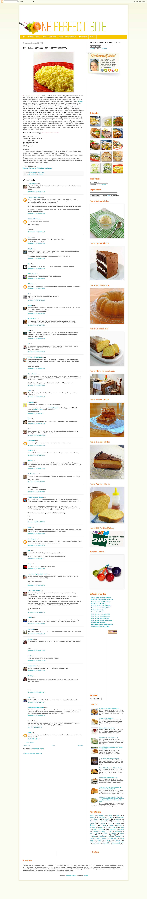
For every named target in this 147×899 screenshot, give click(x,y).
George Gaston (32, 374)
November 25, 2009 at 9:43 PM (36, 624)
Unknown (30, 284)
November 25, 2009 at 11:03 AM (36, 468)
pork (97, 833)
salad (113, 835)
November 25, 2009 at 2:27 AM (36, 243)
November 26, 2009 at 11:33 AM (36, 650)
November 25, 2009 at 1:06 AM (36, 191)
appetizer (100, 815)
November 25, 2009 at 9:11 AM (36, 413)
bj (28, 344)
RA (29, 264)
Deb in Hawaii (32, 274)
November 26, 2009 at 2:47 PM (36, 670)
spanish (118, 840)
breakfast (102, 817)
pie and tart (118, 831)
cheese (96, 819)
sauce (110, 836)
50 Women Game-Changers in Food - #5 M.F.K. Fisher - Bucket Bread (110, 788)
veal (113, 842)
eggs (29, 174)
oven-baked (34, 174)
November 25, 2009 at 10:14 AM (36, 455)
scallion (91, 838)
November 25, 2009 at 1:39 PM (36, 491)
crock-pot (102, 823)
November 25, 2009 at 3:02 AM (36, 258)
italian (101, 827)
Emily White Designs (70, 875)
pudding (114, 833)
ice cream (93, 827)
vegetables (97, 844)
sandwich (102, 836)
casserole (121, 817)
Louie (80, 101)
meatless (113, 829)
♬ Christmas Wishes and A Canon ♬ (109, 758)
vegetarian (106, 844)
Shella (30, 732)
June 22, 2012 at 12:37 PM (35, 727)
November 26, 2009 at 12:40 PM (36, 660)
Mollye (30, 527)
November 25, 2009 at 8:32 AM (36, 352)
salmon (122, 835)
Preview (92, 48)
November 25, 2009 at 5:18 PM (36, 585)
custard (118, 823)
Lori (29, 419)
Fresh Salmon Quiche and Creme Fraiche (110, 768)
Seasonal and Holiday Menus (67, 37)
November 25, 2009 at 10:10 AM (36, 445)
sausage (118, 836)
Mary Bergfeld (32, 539)
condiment (116, 821)
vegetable (121, 842)
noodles (95, 831)
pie (111, 831)
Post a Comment (30, 742)
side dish (114, 838)
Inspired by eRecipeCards (35, 357)
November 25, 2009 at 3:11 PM (36, 558)
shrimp (104, 838)
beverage (92, 817)
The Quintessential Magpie (35, 497)
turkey (106, 842)
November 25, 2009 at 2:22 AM (36, 213)
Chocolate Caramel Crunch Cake (108, 777)
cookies (92, 823)
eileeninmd (31, 629)
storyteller (31, 402)
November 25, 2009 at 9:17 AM (36, 423)
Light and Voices (32, 183)
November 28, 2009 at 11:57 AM (36, 702)
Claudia (30, 617)
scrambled (40, 174)
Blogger (86, 875)
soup (109, 840)
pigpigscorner (32, 666)
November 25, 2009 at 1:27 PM (36, 482)
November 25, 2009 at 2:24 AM (36, 232)
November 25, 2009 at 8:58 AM (36, 397)
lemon (115, 827)
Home (23, 37)
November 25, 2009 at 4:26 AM (36, 278)
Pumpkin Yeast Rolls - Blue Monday (109, 708)
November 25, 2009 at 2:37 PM (36, 522)
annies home (31, 440)
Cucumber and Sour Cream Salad (108, 737)
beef (118, 815)
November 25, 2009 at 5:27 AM (36, 313)
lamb (107, 827)
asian (110, 815)
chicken (107, 819)
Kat (29, 330)
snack (100, 840)
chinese (117, 819)
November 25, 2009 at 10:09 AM (36, 435)
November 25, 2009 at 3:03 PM (36, 533)
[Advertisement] (73, 10)
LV (29, 429)
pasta (104, 831)
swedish (92, 842)
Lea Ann (30, 450)
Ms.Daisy (30, 639)
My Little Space (32, 319)
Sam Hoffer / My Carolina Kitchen (37, 574)
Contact (92, 37)
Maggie (30, 305)
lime (122, 827)
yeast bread (116, 844)
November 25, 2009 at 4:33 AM (36, 288)
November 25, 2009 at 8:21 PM (36, 612)
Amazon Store (83, 37)
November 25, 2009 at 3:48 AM (36, 268)
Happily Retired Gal (54, 408)
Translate (103, 184)
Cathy (30, 390)
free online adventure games (36, 707)
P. (28, 294)
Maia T (30, 237)
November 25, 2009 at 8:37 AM (36, 368)
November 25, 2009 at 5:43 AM (36, 325)
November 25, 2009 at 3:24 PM (36, 568)
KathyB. (30, 249)
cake (111, 817)
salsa (94, 836)
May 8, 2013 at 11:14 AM (34, 739)
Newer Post (27, 746)
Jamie (30, 656)
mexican (121, 829)
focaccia (119, 825)
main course (98, 829)
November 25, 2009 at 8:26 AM (36, 338)
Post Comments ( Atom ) (37, 748)
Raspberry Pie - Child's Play (107, 728)
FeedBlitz (104, 48)
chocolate (93, 821)
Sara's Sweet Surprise (34, 590)
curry (110, 823)
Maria (29, 564)
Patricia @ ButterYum (34, 197)
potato (106, 833)
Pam (29, 550)
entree (112, 825)
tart (99, 842)
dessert (93, 825)
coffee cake (104, 821)
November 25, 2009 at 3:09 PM (36, 545)
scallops (98, 838)
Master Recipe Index (34, 37)
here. (110, 67)
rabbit (100, 835)
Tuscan (92, 815)
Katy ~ (30, 697)
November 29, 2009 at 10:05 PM (36, 715)
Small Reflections (37, 409)
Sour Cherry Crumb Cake (106, 718)
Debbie (30, 460)
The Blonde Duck (33, 474)
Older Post (80, 746)
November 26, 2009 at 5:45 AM (36, 634)
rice (106, 835)
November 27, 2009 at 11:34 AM (36, 692)
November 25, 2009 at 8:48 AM (36, 385)
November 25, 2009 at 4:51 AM (36, 300)
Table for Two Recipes (49, 37)
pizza (91, 833)
